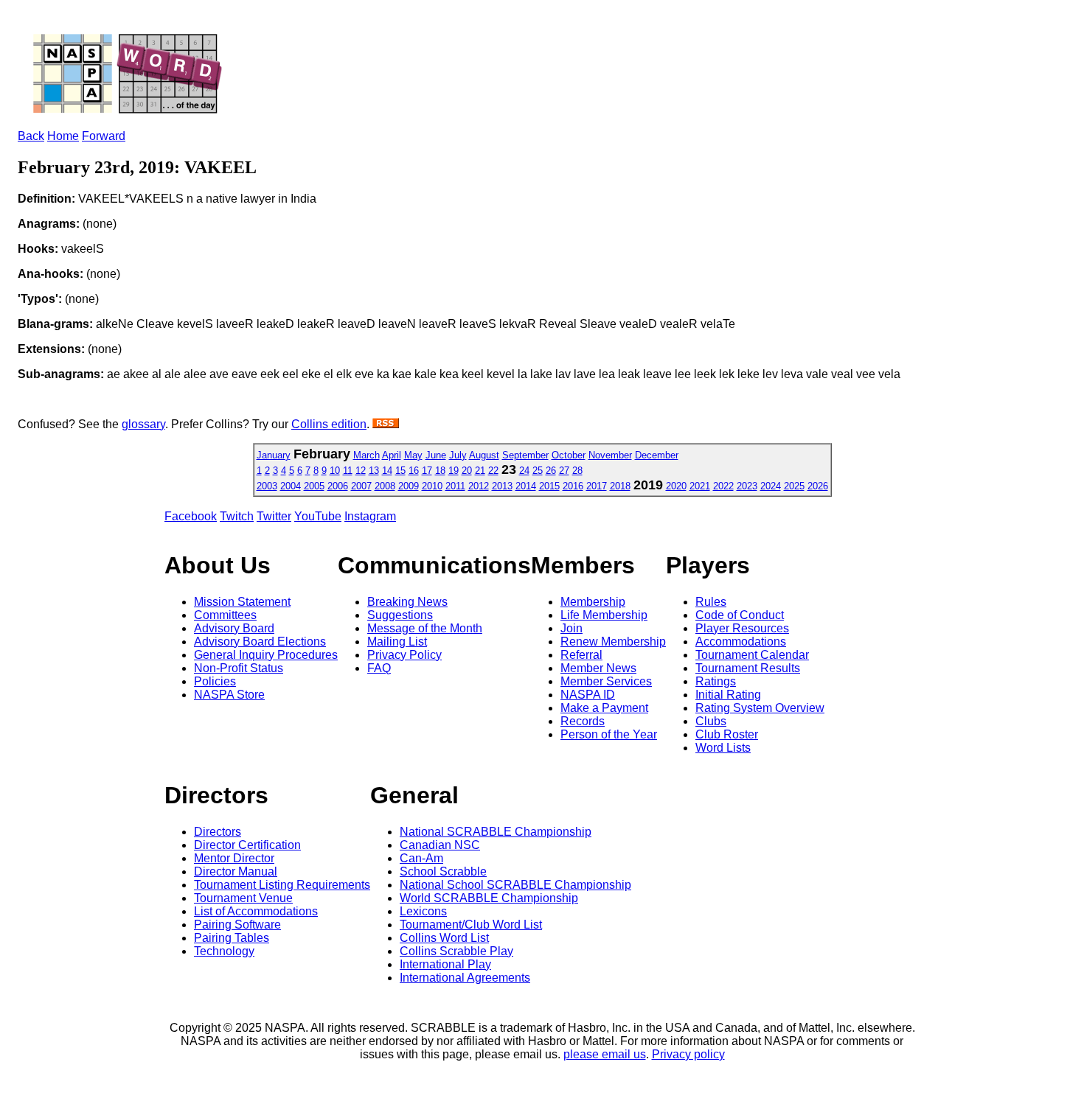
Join (571, 628)
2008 (385, 486)
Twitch (237, 516)
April (391, 455)
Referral (581, 655)
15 (400, 470)
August (484, 455)
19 (453, 470)
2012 (478, 486)
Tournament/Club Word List (471, 924)
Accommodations (740, 641)
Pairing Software (237, 924)
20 (467, 470)
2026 (817, 486)
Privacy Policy (404, 655)
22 (493, 470)
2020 (676, 486)
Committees (225, 615)
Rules (710, 601)
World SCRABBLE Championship (489, 898)
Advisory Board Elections (260, 641)
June (435, 455)
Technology (224, 951)
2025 (794, 486)
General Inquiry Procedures (266, 655)
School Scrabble (443, 871)
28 (577, 470)
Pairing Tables (231, 938)
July (458, 455)
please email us (604, 1054)
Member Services (606, 681)
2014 (525, 486)
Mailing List (397, 641)
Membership (592, 601)
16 (414, 470)
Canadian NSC (440, 845)
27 (564, 470)
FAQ (379, 668)
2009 (408, 486)
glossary (143, 424)
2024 (770, 486)
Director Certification (247, 845)
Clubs (710, 721)
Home (63, 136)
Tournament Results (747, 668)
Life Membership (603, 615)
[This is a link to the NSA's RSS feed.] (385, 424)
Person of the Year (608, 734)
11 (347, 470)
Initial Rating (728, 694)
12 (360, 470)
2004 (290, 486)
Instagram (370, 516)
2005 (314, 486)
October (569, 455)
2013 (502, 486)
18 (440, 470)
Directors (217, 831)
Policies (215, 681)
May (413, 455)
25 (537, 470)
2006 (337, 486)
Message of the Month (424, 628)
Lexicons (423, 911)
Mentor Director (234, 858)
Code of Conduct (739, 615)
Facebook (190, 516)
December (656, 455)
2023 (747, 486)
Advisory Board (234, 628)
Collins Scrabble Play (456, 951)
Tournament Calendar (752, 655)
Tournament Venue (243, 898)
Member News (598, 668)
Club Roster (726, 734)
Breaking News (407, 601)
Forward (103, 136)
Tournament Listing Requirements (282, 884)
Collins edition (328, 424)
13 (374, 470)
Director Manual (235, 871)
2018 (620, 486)
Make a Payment (604, 708)
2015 (549, 486)
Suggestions (400, 615)
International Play (445, 964)
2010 (432, 486)
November (610, 455)
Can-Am (421, 858)
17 (427, 470)
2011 (455, 486)
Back (31, 136)
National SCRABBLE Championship (495, 831)
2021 (699, 486)
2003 (267, 486)
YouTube (317, 516)
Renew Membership (613, 641)
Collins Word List (444, 938)
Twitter (274, 516)
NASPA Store (229, 694)
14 (387, 470)
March (366, 455)
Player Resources (742, 628)
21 (480, 470)
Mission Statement (242, 601)
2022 (723, 486)
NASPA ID (587, 694)
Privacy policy (688, 1054)
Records (582, 721)
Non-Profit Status (238, 668)
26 (551, 470)
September (525, 455)
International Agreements (465, 977)
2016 (573, 486)
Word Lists (723, 747)
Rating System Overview (759, 708)
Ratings (715, 681)
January (274, 455)
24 (524, 470)
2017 (596, 486)
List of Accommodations (256, 911)
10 (335, 470)
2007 (361, 486)
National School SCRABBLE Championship (515, 884)
